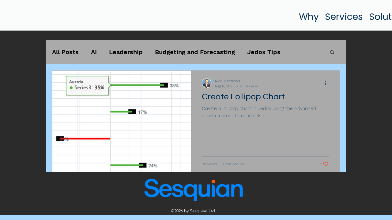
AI (94, 52)
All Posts (65, 52)
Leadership (126, 52)
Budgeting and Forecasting (195, 52)
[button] (332, 53)
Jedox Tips (264, 52)
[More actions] (327, 83)
